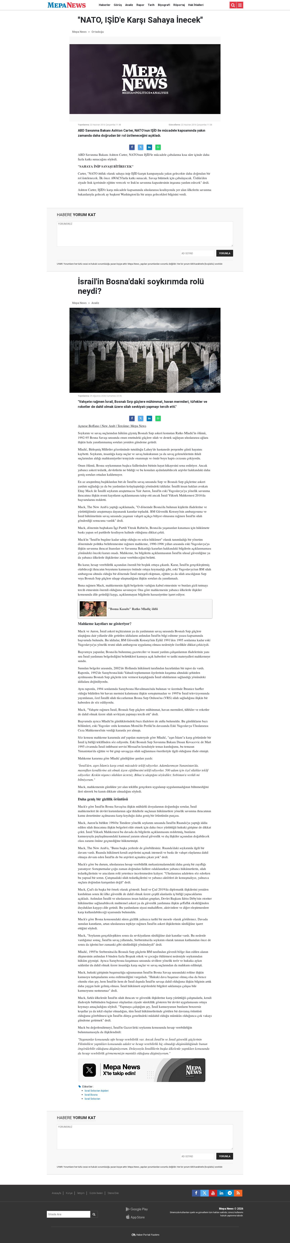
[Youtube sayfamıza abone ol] (213, 1193)
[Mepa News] (66, 4)
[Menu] (240, 5)
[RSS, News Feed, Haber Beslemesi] (238, 1193)
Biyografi (164, 5)
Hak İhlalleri (195, 5)
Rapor (140, 5)
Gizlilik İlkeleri (96, 1193)
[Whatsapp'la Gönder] (158, 147)
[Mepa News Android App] (136, 1209)
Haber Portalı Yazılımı (147, 1234)
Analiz (129, 5)
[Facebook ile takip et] (196, 1193)
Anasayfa (56, 1193)
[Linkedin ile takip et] (221, 1193)
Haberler (104, 5)
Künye (69, 1193)
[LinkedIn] (149, 147)
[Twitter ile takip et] (204, 1193)
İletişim (81, 1193)
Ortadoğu (97, 31)
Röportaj (179, 5)
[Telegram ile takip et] (230, 1193)
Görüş (118, 5)
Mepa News (79, 31)
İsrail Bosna (91, 1094)
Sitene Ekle (113, 1193)
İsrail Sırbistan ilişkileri (97, 1090)
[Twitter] (140, 147)
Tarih (151, 5)
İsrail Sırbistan (92, 1098)
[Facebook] (132, 147)
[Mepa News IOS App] (136, 1216)
